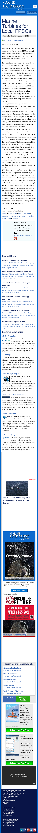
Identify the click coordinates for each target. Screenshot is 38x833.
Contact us (6, 797)
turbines (15, 218)
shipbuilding (6, 218)
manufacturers (16, 216)
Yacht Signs (6, 354)
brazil (5, 213)
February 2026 (19, 539)
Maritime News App (8, 825)
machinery (5, 216)
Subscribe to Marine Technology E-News (14, 793)
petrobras (31, 216)
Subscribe (19, 730)
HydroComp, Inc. (9, 335)
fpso (19, 213)
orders (24, 216)
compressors (12, 213)
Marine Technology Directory (11, 796)
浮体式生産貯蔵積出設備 (10, 821)
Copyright (5, 802)
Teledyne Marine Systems (10, 819)
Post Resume (9, 698)
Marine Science (7, 815)
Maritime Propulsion (8, 822)
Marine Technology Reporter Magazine (14, 790)
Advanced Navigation (10, 434)
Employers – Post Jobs (23, 699)
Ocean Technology (8, 811)
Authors (5, 799)
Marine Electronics (8, 824)
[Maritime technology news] (13, 7)
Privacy (5, 803)
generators (26, 213)
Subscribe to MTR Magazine (11, 792)
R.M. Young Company (11, 373)
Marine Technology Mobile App (11, 795)
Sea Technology (7, 809)
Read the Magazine (19, 590)
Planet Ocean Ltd (9, 413)
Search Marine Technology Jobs (19, 663)
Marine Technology (8, 812)
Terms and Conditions (9, 800)
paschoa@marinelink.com (23, 235)
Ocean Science (7, 813)
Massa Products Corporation (13, 394)
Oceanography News (9, 808)
